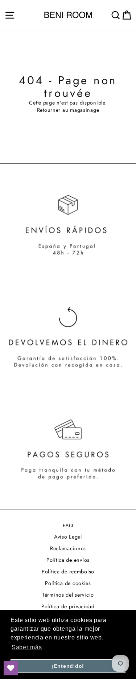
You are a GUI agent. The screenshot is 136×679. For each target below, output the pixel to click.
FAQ (68, 525)
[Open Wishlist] (11, 668)
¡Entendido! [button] (68, 666)
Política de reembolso (68, 571)
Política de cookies (68, 583)
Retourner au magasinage (68, 110)
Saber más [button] (27, 647)
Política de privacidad (68, 606)
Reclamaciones (68, 548)
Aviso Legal (68, 536)
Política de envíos (68, 560)
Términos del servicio (68, 594)
